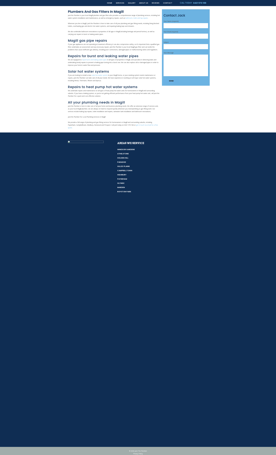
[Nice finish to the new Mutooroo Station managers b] (169, 328)
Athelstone (123, 154)
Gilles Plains (123, 166)
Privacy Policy (138, 454)
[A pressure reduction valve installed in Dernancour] (192, 224)
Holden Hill (123, 158)
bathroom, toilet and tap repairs (136, 18)
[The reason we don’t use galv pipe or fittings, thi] (203, 166)
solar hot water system (100, 75)
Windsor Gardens (126, 149)
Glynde (120, 183)
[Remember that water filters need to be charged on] (180, 369)
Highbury (121, 175)
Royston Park (124, 191)
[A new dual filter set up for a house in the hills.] (169, 189)
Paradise (121, 162)
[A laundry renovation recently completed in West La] (203, 340)
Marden (121, 187)
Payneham (122, 179)
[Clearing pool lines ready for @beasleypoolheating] (180, 156)
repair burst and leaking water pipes (94, 60)
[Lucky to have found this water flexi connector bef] (192, 371)
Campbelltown (124, 170)
